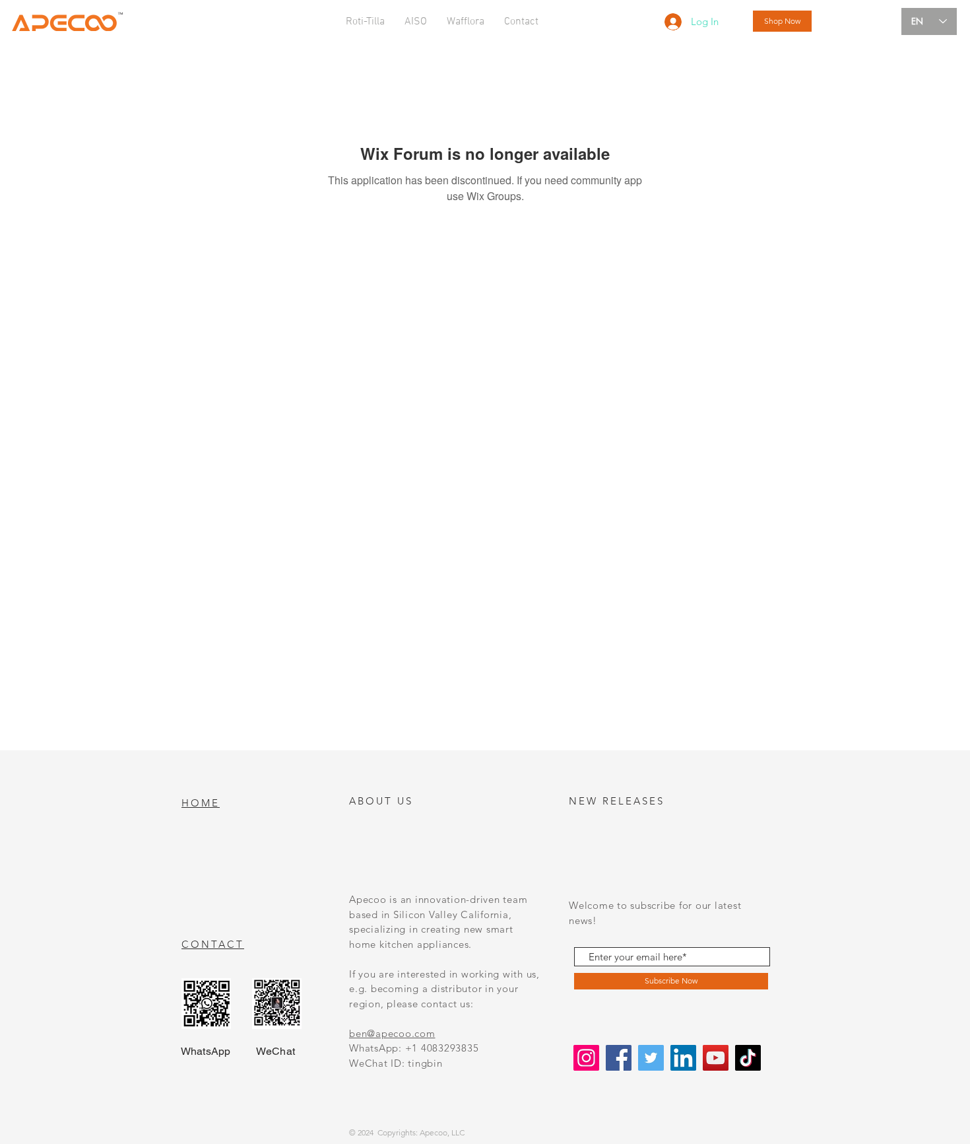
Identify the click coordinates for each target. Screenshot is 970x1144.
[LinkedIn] (683, 1058)
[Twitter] (651, 1058)
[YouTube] (715, 1058)
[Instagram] (586, 1058)
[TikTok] (748, 1058)
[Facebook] (618, 1058)
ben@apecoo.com (392, 1033)
